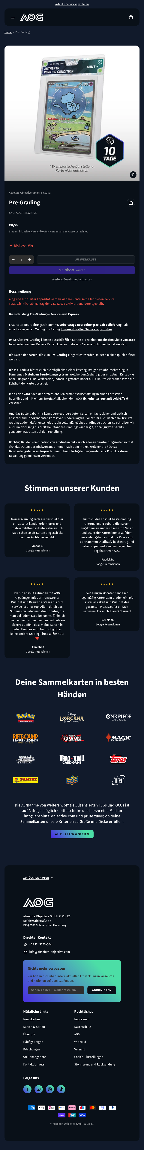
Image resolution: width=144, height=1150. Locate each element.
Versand (79, 1049)
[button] (131, 17)
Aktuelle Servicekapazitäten (72, 4)
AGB (77, 1034)
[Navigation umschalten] (13, 17)
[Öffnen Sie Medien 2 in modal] (72, 113)
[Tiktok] (61, 1089)
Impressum (81, 1019)
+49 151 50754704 (40, 944)
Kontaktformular (34, 1064)
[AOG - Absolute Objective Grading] (31, 17)
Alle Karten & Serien (72, 834)
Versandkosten (40, 231)
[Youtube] (38, 1089)
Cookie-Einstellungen (88, 1057)
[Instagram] (50, 1089)
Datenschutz (82, 1027)
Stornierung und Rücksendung (94, 1064)
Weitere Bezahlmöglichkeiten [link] (72, 279)
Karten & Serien (34, 1027)
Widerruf (80, 1042)
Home (8, 32)
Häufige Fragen (33, 1042)
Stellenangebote (34, 1057)
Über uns (29, 1034)
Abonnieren (102, 990)
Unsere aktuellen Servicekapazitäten (86, 329)
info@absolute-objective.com (49, 952)
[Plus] (30, 259)
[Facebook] (27, 1089)
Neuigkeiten (31, 1019)
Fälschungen (31, 1049)
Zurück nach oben (36, 878)
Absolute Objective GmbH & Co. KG (73, 1124)
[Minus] (13, 259)
